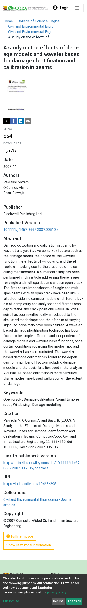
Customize (11, 601)
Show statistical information (28, 545)
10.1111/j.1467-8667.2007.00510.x (30, 230)
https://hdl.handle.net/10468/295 (29, 484)
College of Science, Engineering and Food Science (40, 21)
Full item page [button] (21, 536)
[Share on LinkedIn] (21, 121)
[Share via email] (28, 121)
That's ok (74, 601)
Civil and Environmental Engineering (30, 26)
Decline (58, 601)
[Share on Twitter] (6, 121)
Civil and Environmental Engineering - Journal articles (30, 32)
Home (8, 21)
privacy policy (56, 592)
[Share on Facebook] (13, 121)
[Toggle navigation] (77, 8)
